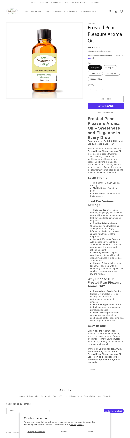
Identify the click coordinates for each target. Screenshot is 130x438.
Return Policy (89, 396)
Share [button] (92, 369)
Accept (64, 431)
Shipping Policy (75, 396)
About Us (107, 396)
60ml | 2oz (109, 67)
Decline (91, 431)
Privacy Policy (32, 396)
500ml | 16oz (112, 73)
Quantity (91, 85)
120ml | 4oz (95, 73)
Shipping (91, 51)
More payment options (105, 112)
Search (22, 396)
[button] (59, 11)
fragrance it (15, 432)
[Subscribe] (49, 411)
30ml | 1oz (94, 67)
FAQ (99, 396)
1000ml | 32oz (96, 79)
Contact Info (46, 396)
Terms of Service (60, 396)
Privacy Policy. (77, 424)
